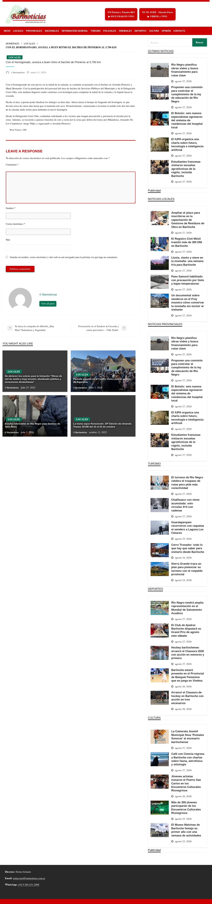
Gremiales (125, 31)
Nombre (10, 208)
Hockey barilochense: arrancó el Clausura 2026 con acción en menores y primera (187, 653)
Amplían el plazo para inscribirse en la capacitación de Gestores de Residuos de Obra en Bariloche (187, 219)
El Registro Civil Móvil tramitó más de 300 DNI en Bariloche (186, 242)
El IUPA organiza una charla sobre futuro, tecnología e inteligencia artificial (187, 144)
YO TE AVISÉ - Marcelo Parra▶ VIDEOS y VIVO (157, 14)
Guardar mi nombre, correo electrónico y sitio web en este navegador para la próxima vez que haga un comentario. (64, 257)
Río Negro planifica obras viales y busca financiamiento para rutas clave (184, 70)
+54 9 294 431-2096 (28, 884)
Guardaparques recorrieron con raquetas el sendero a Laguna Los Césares (187, 527)
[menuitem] (7, 31)
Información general (75, 31)
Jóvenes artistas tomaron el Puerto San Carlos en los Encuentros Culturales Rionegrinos (186, 783)
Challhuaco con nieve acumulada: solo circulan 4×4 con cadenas (185, 505)
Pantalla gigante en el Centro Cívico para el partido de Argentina (102, 380)
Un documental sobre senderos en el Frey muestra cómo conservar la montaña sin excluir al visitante (187, 302)
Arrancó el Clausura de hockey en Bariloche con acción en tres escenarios (187, 697)
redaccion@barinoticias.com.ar (29, 878)
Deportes (140, 31)
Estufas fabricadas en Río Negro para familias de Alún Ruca (32, 425)
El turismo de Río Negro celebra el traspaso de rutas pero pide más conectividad (187, 482)
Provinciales (34, 31)
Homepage (12, 43)
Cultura (154, 31)
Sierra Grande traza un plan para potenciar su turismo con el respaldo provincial (187, 569)
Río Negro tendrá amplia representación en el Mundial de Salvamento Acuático (187, 608)
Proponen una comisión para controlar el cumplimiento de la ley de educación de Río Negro (187, 94)
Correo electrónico (15, 223)
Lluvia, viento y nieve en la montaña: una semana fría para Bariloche (187, 261)
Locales (18, 31)
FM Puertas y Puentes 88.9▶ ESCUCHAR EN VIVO (121, 14)
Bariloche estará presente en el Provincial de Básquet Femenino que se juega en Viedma (187, 675)
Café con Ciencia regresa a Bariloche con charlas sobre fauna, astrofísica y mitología (187, 759)
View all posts (48, 303)
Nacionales (52, 31)
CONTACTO (179, 31)
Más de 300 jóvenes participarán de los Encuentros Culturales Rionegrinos (186, 807)
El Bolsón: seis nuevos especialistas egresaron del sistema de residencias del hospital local (187, 120)
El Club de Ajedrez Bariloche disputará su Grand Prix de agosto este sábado (186, 630)
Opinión (166, 31)
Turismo (96, 31)
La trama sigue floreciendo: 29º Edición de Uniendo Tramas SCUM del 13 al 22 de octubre (102, 425)
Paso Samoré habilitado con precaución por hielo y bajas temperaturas (187, 280)
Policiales (109, 31)
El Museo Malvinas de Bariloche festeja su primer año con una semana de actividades (186, 830)
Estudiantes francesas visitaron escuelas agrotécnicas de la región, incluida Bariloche (185, 168)
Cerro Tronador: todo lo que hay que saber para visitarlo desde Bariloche (187, 548)
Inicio (7, 31)
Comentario (12, 164)
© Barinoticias (18, 72)
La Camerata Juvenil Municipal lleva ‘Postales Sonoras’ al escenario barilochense (187, 736)
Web (8, 239)
